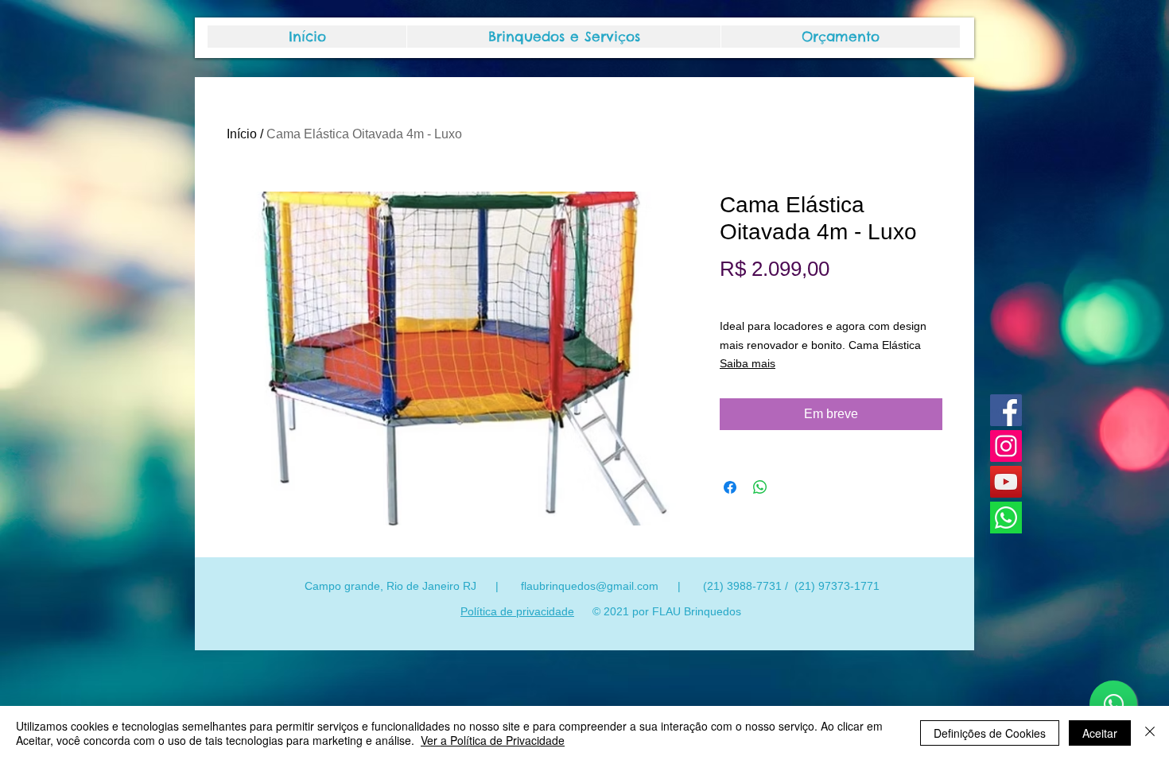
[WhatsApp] (1006, 517)
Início (242, 134)
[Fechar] (1149, 733)
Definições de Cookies (990, 733)
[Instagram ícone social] (1006, 446)
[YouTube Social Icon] (1006, 482)
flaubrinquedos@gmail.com (589, 586)
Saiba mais (747, 363)
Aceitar (1099, 733)
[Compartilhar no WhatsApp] (760, 487)
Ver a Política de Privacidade (493, 740)
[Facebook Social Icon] (1006, 410)
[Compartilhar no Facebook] (730, 487)
